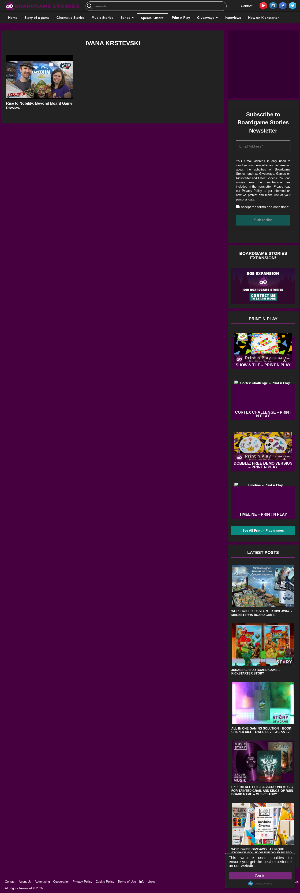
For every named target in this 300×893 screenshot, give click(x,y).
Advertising (42, 881)
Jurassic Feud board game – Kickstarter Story (255, 671)
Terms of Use (127, 881)
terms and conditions (272, 207)
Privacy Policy (252, 191)
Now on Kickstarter (263, 17)
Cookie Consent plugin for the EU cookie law (260, 883)
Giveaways (206, 17)
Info (141, 881)
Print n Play (181, 17)
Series (125, 17)
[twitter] (292, 5)
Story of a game (36, 17)
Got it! (260, 875)
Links (151, 881)
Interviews (233, 17)
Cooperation (61, 881)
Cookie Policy (105, 881)
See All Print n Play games (263, 530)
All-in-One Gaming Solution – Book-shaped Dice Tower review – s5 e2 (261, 730)
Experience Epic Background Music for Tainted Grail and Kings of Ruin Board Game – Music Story (262, 790)
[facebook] (283, 5)
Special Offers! (153, 18)
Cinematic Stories (70, 17)
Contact (246, 6)
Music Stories (102, 17)
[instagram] (273, 5)
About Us (25, 881)
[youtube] (263, 5)
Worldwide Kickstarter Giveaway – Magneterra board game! (261, 613)
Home (12, 17)
